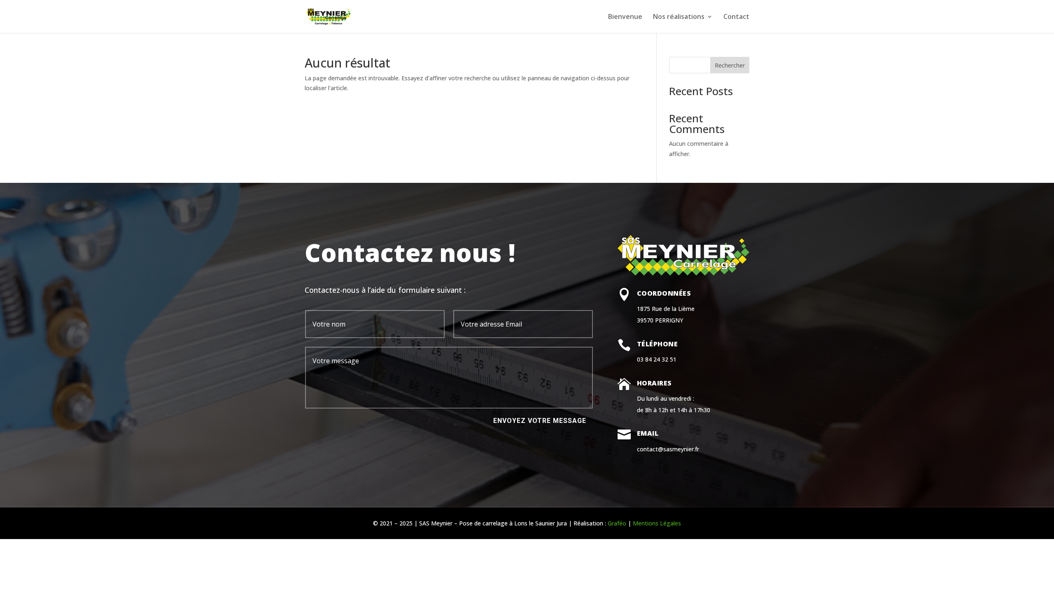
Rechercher (730, 65)
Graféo (617, 523)
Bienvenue (625, 17)
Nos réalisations (678, 17)
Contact (736, 17)
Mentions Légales (657, 523)
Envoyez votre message (539, 421)
